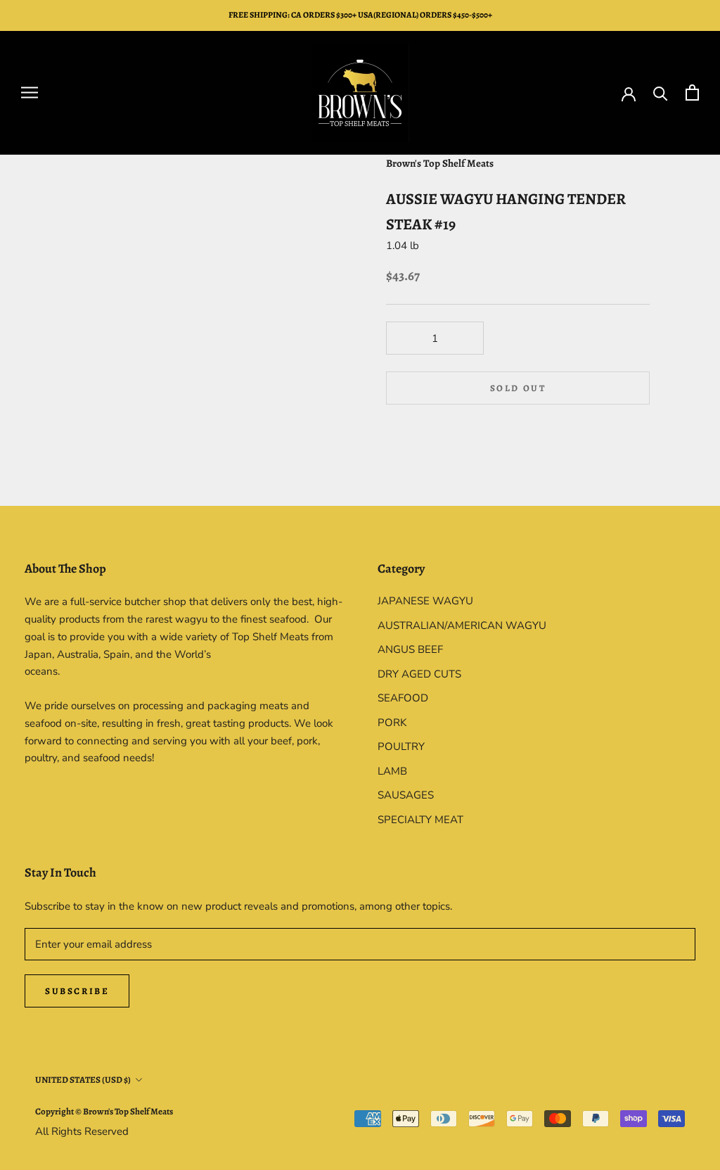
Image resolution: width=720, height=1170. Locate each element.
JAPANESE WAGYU (425, 601)
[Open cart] (692, 92)
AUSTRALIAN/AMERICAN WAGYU (462, 625)
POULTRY (401, 746)
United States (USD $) (83, 1080)
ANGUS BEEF (410, 649)
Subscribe (77, 991)
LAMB (392, 771)
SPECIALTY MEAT (420, 820)
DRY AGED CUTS (419, 674)
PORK (392, 723)
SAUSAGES (406, 795)
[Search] (660, 92)
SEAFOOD (403, 698)
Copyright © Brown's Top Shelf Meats (104, 1111)
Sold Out (518, 388)
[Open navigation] (29, 92)
